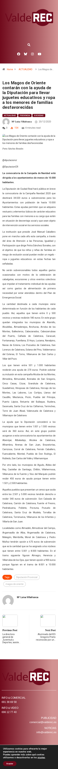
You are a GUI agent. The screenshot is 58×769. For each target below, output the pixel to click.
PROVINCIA (25, 115)
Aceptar (9, 763)
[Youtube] (39, 54)
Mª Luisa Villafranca (22, 121)
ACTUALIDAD (25, 69)
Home (10, 69)
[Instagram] (32, 54)
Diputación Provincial (26, 577)
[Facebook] (19, 54)
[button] (29, 45)
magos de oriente (15, 584)
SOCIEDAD (39, 115)
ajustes (41, 757)
